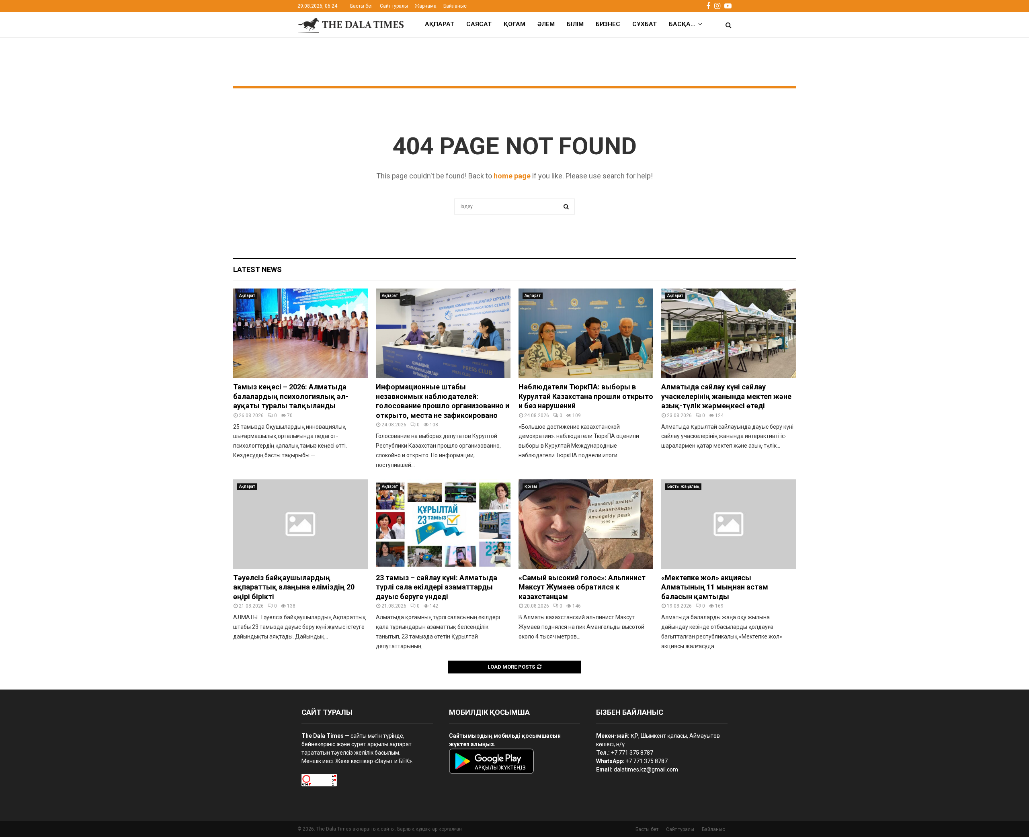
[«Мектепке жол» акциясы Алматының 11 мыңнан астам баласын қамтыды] (728, 524)
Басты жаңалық (683, 486)
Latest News (257, 269)
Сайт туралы (394, 6)
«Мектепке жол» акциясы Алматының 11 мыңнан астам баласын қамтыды (714, 587)
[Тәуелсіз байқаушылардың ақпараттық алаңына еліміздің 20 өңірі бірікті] (300, 524)
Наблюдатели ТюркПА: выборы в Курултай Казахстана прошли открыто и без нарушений (586, 396)
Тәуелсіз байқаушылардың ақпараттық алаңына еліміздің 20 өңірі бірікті (294, 587)
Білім (575, 24)
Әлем (546, 24)
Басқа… (682, 24)
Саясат (479, 24)
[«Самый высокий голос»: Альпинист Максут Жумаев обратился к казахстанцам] (586, 524)
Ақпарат (439, 24)
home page (512, 176)
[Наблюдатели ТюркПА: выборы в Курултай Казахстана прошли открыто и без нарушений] (586, 333)
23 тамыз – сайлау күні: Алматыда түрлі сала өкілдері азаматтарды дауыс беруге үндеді (436, 587)
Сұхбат (644, 24)
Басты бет (361, 6)
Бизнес (608, 24)
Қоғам (514, 24)
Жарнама (426, 6)
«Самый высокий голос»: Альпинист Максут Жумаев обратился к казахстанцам (582, 587)
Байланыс (455, 6)
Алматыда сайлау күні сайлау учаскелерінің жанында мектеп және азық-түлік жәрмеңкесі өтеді (726, 396)
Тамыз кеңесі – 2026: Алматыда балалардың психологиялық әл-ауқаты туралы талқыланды (290, 396)
